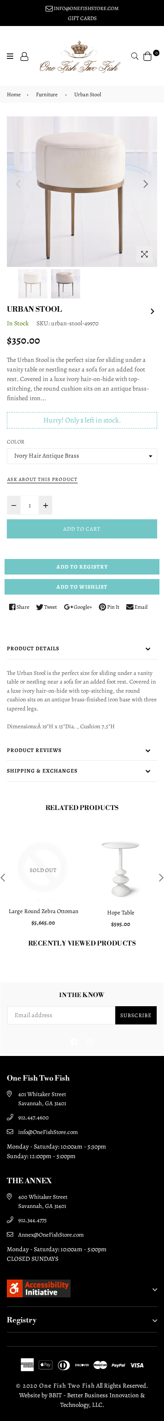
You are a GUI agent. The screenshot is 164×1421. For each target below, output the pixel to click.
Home (13, 94)
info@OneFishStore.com (48, 1132)
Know (82, 995)
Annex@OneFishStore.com (51, 1234)
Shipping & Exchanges (42, 770)
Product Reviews (34, 750)
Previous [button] (18, 184)
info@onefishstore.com (85, 8)
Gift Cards (82, 18)
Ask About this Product (42, 479)
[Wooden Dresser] (152, 309)
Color (15, 441)
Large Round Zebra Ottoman (43, 911)
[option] (82, 191)
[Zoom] (144, 254)
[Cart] (148, 55)
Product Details (33, 648)
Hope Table (120, 912)
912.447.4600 (33, 1117)
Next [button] (146, 184)
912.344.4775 (32, 1220)
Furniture (46, 94)
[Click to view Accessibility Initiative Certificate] (39, 1295)
